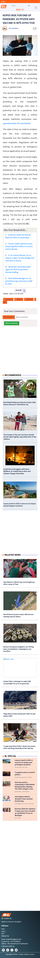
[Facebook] (3, 950)
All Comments (9, 317)
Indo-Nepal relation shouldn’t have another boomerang (24, 798)
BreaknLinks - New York (21, 767)
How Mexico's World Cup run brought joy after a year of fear (19, 583)
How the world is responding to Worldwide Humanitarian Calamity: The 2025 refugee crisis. (25, 785)
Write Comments (22, 317)
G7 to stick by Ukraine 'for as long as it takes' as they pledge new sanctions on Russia (19, 258)
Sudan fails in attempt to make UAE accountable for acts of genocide (17, 682)
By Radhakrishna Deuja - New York (24, 804)
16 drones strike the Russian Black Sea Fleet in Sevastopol (18, 236)
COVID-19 (19, 299)
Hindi (2, 933)
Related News (13, 555)
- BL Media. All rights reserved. (26, 954)
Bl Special (10, 756)
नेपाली (2, 929)
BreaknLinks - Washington (22, 792)
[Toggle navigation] (36, 8)
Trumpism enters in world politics (25, 773)
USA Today (18, 818)
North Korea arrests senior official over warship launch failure (18, 615)
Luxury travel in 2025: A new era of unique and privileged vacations (19, 504)
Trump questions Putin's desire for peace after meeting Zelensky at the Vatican (19, 747)
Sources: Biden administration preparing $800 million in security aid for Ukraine (19, 246)
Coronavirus (9, 299)
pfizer (4, 302)
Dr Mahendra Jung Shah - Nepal (23, 777)
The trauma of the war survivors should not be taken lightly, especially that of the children (19, 437)
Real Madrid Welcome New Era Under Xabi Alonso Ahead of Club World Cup (19, 403)
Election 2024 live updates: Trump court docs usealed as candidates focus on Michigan (25, 812)
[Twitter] (7, 950)
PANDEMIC (29, 299)
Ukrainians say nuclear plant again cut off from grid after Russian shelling (18, 269)
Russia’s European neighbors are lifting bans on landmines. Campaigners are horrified (18, 649)
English (3, 931)
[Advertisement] (20, 352)
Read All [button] (18, 290)
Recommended (13, 375)
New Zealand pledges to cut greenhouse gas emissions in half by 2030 (18, 281)
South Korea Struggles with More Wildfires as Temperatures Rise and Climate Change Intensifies (17, 471)
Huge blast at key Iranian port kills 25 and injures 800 (19, 714)
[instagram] (11, 950)
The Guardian (13, 28)
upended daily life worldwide (16, 123)
